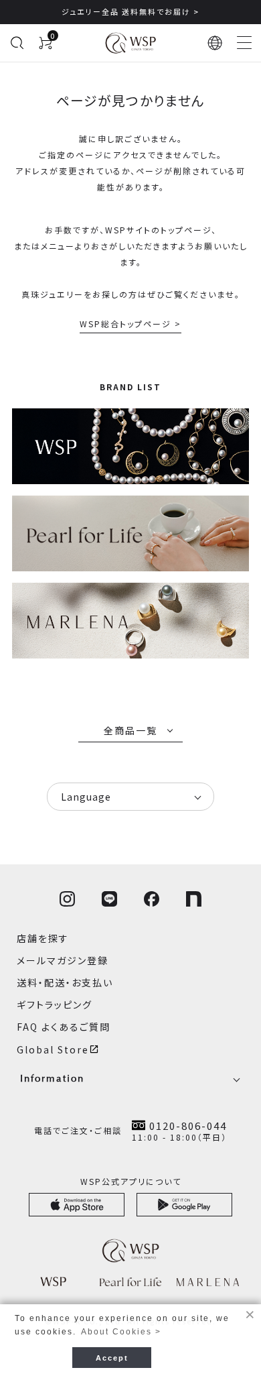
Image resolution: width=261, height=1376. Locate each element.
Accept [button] (112, 1358)
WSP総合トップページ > (130, 323)
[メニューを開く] (244, 43)
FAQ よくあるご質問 (63, 1026)
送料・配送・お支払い (65, 982)
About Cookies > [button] (121, 1331)
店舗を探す (43, 938)
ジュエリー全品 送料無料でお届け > (130, 11)
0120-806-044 (188, 1125)
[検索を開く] (16, 43)
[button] (215, 43)
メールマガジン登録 (62, 960)
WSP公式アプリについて (130, 1181)
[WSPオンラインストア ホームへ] (130, 43)
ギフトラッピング (54, 1004)
